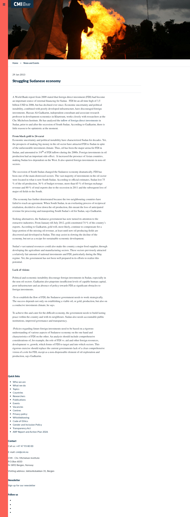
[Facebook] (14, 504)
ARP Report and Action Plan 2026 (30, 431)
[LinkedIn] (14, 512)
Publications (19, 399)
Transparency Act (22, 428)
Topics (16, 389)
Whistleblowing (21, 417)
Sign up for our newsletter (21, 485)
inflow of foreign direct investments (79, 120)
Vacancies (18, 406)
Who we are (19, 382)
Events (16, 403)
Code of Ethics (20, 421)
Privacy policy (20, 414)
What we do (19, 385)
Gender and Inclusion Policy (27, 424)
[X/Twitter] (14, 500)
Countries (18, 392)
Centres (17, 410)
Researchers (19, 396)
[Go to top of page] (183, 511)
